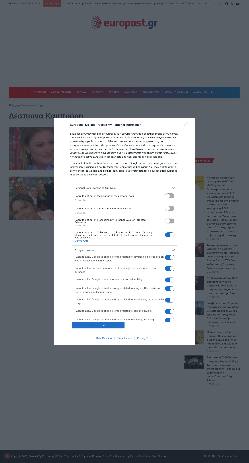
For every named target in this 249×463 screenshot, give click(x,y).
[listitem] (124, 188)
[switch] (169, 195)
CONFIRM (98, 325)
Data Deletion (104, 338)
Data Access (124, 338)
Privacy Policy (145, 338)
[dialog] (124, 231)
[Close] (187, 125)
